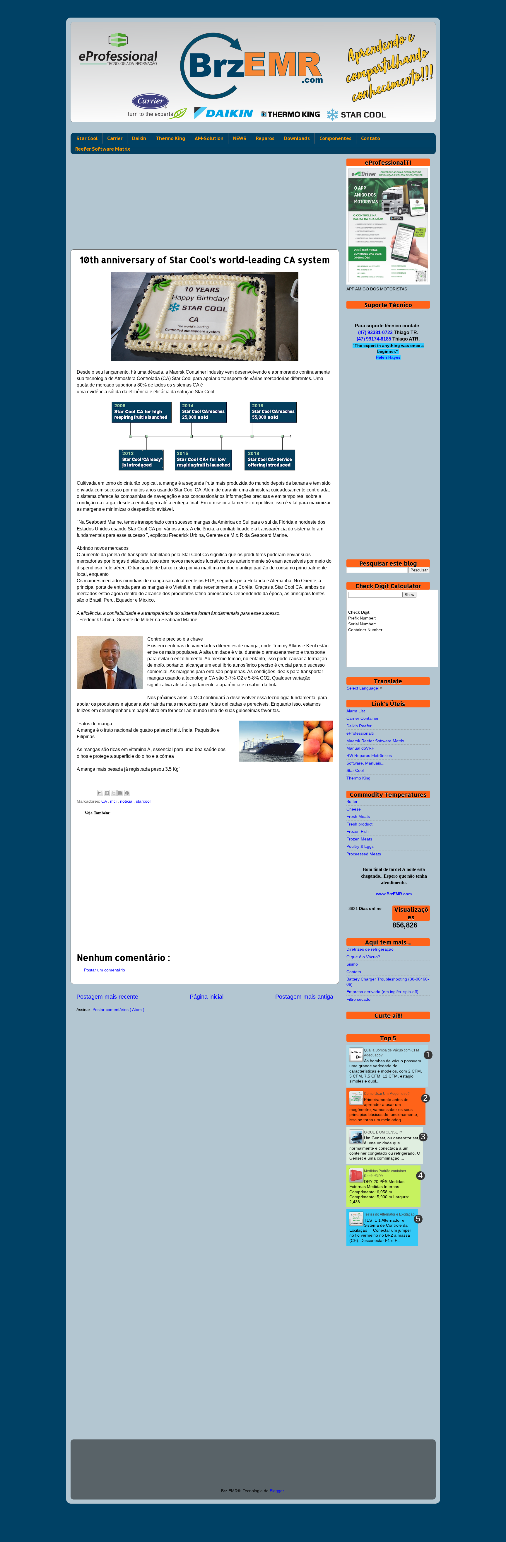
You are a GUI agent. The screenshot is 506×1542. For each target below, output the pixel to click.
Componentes (335, 138)
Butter (352, 801)
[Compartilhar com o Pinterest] (127, 793)
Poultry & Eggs (360, 846)
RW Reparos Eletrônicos (369, 755)
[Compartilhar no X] (114, 793)
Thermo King (170, 138)
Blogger (277, 1490)
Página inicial (206, 996)
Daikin (139, 138)
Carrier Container (362, 718)
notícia (127, 801)
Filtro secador (359, 999)
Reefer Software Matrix (102, 149)
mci (114, 801)
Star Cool (87, 138)
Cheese (353, 809)
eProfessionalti (360, 733)
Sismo (352, 964)
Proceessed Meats (363, 854)
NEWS (239, 138)
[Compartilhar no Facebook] (120, 793)
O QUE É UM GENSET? (383, 1132)
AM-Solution (209, 138)
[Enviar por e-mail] (100, 793)
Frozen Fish (357, 831)
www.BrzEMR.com (394, 893)
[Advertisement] (204, 200)
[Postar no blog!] (107, 793)
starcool (143, 801)
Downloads (297, 138)
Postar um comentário (104, 970)
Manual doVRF (360, 748)
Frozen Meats (359, 839)
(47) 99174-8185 (374, 338)
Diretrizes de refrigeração (370, 949)
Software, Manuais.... (366, 763)
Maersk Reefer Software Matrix (375, 740)
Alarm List (355, 711)
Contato (370, 138)
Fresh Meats (358, 816)
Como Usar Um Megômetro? (387, 1094)
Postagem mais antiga (304, 996)
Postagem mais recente (107, 996)
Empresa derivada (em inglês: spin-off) (382, 991)
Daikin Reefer (359, 726)
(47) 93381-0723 (375, 332)
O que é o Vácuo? (363, 956)
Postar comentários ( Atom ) (118, 1009)
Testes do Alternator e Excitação (389, 1214)
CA (104, 801)
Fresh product (359, 824)
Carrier (114, 138)
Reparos (265, 138)
